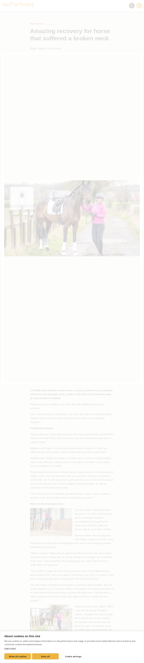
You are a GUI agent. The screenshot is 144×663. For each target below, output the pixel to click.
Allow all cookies (17, 656)
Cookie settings (73, 656)
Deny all (45, 656)
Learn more (10, 648)
